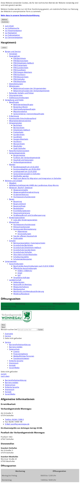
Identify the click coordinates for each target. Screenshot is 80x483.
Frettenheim (18, 132)
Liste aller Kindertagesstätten (25, 220)
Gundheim (17, 137)
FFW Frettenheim (20, 65)
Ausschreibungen (16, 264)
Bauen (11, 199)
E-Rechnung (14, 116)
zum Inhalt (9, 26)
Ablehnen (4, 19)
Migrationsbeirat (20, 111)
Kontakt (12, 365)
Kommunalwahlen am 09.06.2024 (26, 169)
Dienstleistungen (16, 84)
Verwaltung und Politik (14, 100)
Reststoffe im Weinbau (22, 284)
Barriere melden (15, 347)
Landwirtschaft (15, 280)
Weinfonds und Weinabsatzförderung (28, 291)
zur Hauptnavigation (13, 30)
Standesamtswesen (21, 358)
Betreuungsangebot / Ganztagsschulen (29, 243)
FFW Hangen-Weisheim (22, 72)
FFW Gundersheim (20, 67)
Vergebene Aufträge (21, 277)
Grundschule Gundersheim (24, 250)
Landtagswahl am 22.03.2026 (25, 171)
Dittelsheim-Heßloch (21, 130)
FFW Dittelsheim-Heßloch (23, 63)
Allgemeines (22, 231)
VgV (19, 275)
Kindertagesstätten (17, 217)
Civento (16, 351)
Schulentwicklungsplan (22, 259)
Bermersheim (18, 127)
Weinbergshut (19, 289)
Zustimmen (5, 22)
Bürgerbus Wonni (20, 107)
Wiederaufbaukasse (21, 294)
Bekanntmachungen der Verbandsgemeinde (31, 91)
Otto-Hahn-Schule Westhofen (25, 254)
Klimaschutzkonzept (21, 227)
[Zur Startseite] (16, 322)
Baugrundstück (19, 204)
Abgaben (12, 183)
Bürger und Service (13, 51)
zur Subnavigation (12, 35)
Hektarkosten (18, 282)
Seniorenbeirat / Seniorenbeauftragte (28, 114)
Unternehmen (11, 261)
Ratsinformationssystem (19, 151)
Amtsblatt (13, 54)
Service (8, 336)
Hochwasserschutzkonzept (24, 197)
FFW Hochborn (19, 74)
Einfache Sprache (16, 361)
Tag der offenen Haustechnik (25, 236)
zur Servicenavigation (14, 37)
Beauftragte (14, 102)
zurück (3, 374)
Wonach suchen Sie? (9, 329)
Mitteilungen (14, 86)
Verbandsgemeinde (17, 153)
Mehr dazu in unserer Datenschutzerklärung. (20, 15)
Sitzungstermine (16, 95)
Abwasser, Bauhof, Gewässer (21, 187)
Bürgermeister (19, 155)
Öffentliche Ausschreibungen (25, 268)
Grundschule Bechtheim (23, 245)
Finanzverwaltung (20, 354)
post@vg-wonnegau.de (17, 424)
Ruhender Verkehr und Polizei (21, 93)
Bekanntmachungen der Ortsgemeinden (29, 88)
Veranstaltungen (24, 234)
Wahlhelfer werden (21, 176)
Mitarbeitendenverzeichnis (20, 121)
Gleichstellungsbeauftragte (24, 109)
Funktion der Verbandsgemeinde (26, 157)
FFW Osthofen (19, 79)
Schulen (12, 241)
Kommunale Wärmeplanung (24, 229)
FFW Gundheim (19, 70)
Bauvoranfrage (19, 206)
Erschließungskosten (21, 211)
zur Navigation (11, 33)
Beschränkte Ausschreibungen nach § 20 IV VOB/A (33, 266)
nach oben (5, 376)
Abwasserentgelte (20, 190)
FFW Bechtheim (19, 58)
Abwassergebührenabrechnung (26, 192)
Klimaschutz (14, 222)
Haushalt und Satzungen (23, 160)
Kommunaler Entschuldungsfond (22, 118)
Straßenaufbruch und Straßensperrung (29, 215)
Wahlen (12, 164)
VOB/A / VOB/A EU (25, 270)
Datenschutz (14, 349)
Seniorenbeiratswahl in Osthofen (26, 174)
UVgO (20, 273)
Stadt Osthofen (19, 148)
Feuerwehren (14, 56)
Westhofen (17, 146)
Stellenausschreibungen (19, 97)
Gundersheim (19, 134)
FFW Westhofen (19, 81)
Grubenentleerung (21, 194)
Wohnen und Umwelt (13, 181)
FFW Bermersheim (20, 61)
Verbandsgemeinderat (22, 162)
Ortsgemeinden (15, 123)
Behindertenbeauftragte (23, 104)
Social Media (14, 367)
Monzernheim (19, 144)
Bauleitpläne (18, 208)
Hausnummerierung (21, 213)
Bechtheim (17, 125)
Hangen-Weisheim (20, 139)
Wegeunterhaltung (21, 287)
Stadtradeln (18, 238)
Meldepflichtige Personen (23, 356)
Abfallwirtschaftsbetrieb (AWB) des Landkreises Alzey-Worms (34, 185)
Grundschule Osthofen (22, 252)
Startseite (9, 334)
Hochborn (17, 141)
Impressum (13, 363)
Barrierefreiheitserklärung (20, 344)
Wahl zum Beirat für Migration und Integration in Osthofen (37, 178)
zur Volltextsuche (12, 28)
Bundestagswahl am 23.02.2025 (26, 167)
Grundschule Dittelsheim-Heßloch (27, 247)
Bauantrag (17, 201)
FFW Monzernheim (21, 77)
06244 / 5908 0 (14, 419)
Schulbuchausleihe (21, 257)
